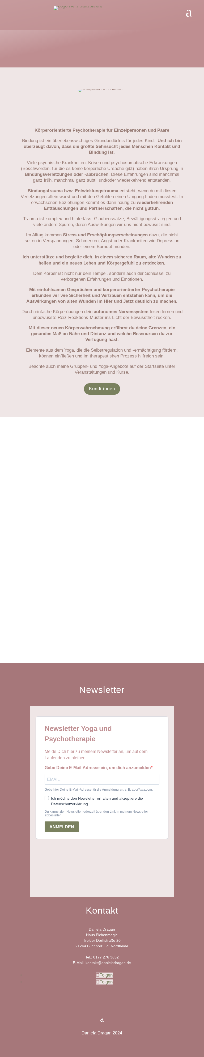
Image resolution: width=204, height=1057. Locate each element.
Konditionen (102, 388)
